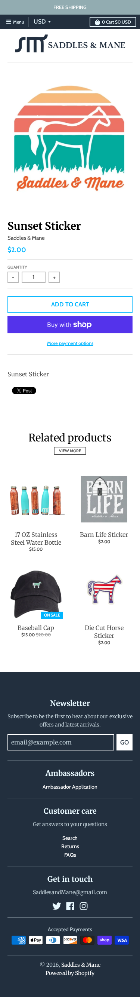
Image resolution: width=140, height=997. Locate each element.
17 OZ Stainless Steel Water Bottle (36, 538)
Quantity (17, 267)
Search (70, 838)
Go (124, 742)
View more (70, 450)
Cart (116, 22)
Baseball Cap (36, 627)
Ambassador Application (70, 786)
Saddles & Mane (26, 238)
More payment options (70, 343)
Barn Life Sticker (104, 534)
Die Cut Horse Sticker (104, 631)
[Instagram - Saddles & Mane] (83, 906)
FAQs (70, 854)
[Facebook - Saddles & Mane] (70, 906)
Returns (70, 846)
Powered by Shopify (70, 973)
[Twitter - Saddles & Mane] (56, 906)
